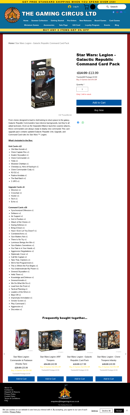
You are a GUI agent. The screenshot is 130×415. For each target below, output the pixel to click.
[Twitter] (117, 12)
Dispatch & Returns (12, 392)
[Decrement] (78, 89)
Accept (119, 410)
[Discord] (121, 12)
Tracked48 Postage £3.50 (86, 77)
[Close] (126, 410)
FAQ (6, 401)
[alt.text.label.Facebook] (113, 12)
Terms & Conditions (12, 398)
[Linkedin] (125, 12)
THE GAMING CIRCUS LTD (59, 14)
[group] (65, 354)
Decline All (106, 410)
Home (11, 43)
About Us (8, 388)
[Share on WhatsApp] (82, 122)
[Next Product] (125, 353)
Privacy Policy (9, 394)
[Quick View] (21, 339)
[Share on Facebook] (78, 122)
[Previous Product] (4, 353)
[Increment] (86, 89)
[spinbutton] (82, 89)
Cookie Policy (9, 396)
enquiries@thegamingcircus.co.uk (65, 401)
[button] (90, 7)
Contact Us (8, 390)
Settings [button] (94, 410)
